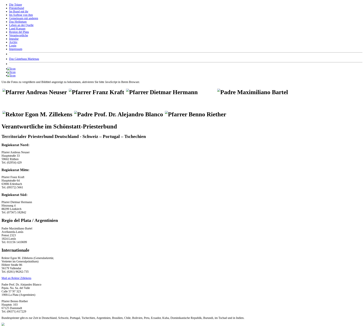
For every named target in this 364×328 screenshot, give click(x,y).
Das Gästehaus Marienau (24, 58)
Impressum (15, 49)
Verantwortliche (18, 35)
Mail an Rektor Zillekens (16, 278)
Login (12, 45)
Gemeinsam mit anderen (23, 18)
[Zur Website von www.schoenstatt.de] (12, 75)
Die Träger (15, 4)
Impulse (14, 38)
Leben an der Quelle (21, 25)
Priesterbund (16, 8)
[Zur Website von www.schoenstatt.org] (12, 68)
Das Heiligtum (18, 21)
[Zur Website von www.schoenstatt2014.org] (12, 72)
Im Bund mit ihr (18, 11)
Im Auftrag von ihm (21, 14)
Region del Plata (19, 32)
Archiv (13, 42)
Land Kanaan (17, 28)
